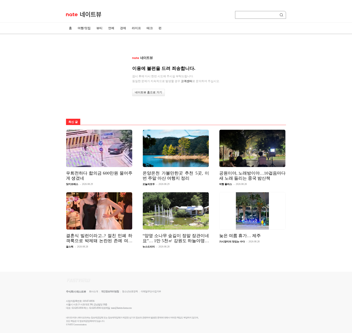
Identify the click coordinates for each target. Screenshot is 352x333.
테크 (150, 28)
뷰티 (99, 28)
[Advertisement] (306, 109)
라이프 (136, 28)
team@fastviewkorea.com (121, 308)
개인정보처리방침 (110, 291)
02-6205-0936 (77, 308)
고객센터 (186, 81)
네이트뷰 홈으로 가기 (148, 92)
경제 (123, 28)
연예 (111, 28)
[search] (282, 14)
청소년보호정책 (130, 291)
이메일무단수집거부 (151, 291)
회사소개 (93, 291)
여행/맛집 (84, 28)
